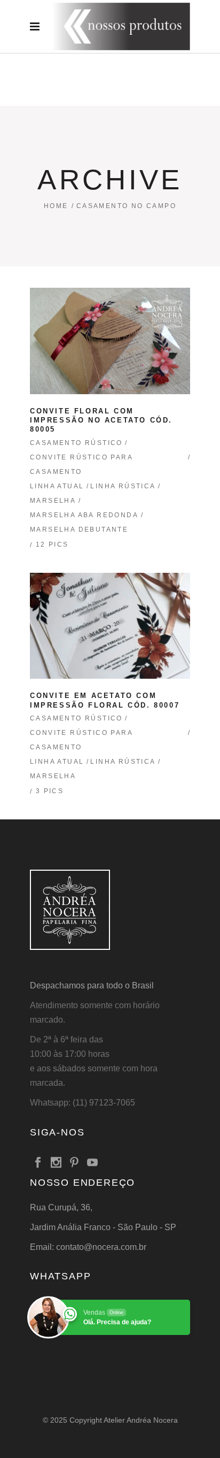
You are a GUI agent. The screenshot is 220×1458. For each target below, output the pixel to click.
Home (56, 206)
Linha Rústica (122, 486)
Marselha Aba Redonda (84, 515)
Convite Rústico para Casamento (81, 464)
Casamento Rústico (76, 443)
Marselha (53, 500)
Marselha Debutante (79, 529)
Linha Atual (57, 486)
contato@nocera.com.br (101, 1247)
